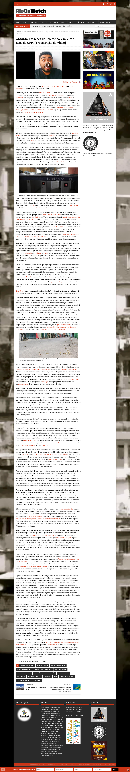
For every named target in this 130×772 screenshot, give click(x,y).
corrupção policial (23, 669)
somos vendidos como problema (60, 443)
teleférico (47, 676)
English (18, 4)
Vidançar (25, 454)
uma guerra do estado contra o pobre (33, 566)
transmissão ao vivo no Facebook (54, 86)
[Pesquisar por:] (104, 26)
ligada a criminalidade (63, 325)
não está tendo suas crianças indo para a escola (33, 369)
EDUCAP (28, 645)
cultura (38, 253)
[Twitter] (111, 4)
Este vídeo (19, 291)
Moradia (73, 764)
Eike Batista (36, 217)
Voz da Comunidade (53, 642)
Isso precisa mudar (28, 445)
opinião (52, 673)
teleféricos (20, 98)
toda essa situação (66, 509)
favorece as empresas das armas (42, 535)
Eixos (43, 22)
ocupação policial (40, 673)
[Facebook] (103, 4)
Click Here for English (70, 82)
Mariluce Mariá (66, 642)
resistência (28, 253)
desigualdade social (25, 277)
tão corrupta (30, 208)
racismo (50, 277)
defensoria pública (35, 516)
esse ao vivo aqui (45, 93)
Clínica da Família (57, 227)
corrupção (31, 205)
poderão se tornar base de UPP (33, 112)
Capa (17, 22)
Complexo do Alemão (55, 95)
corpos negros (23, 384)
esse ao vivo (22, 602)
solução (45, 445)
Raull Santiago (23, 48)
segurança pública (29, 440)
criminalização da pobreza (42, 669)
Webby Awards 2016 (89, 156)
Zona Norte (37, 680)
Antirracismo (97, 764)
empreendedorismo (56, 459)
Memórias (64, 764)
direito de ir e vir (60, 669)
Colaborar (104, 22)
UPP (70, 98)
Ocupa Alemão (52, 645)
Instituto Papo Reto (24, 673)
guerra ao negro (73, 379)
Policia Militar (73, 205)
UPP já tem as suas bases (52, 215)
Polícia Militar (63, 673)
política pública (60, 162)
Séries (63, 22)
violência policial (23, 680)
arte (46, 253)
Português (27, 4)
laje (32, 140)
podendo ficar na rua (69, 369)
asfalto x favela (42, 666)
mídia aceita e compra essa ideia (53, 329)
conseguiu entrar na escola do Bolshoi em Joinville (50, 454)
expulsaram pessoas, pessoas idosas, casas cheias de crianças (38, 519)
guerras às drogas (57, 282)
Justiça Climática (109, 764)
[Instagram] (107, 4)
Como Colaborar (52, 764)
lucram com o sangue (63, 538)
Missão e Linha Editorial (37, 764)
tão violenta (40, 208)
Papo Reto (51, 136)
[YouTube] (114, 4)
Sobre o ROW (91, 22)
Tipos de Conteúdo (30, 22)
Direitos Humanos (84, 764)
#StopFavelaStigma (27, 666)
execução (45, 382)
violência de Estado (66, 676)
